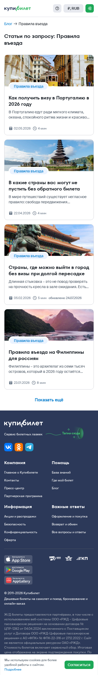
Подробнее (12, 669)
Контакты (11, 480)
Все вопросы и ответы (69, 532)
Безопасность (15, 524)
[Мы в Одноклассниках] (19, 447)
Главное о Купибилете (21, 472)
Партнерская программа (23, 496)
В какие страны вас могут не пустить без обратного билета (44, 185)
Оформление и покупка (70, 516)
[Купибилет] (17, 8)
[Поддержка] (57, 8)
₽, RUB (73, 8)
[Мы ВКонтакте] (8, 447)
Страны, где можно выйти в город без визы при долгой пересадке (49, 270)
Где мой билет (62, 480)
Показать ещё (49, 400)
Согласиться (79, 664)
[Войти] (89, 8)
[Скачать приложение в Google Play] (26, 570)
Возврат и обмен (64, 524)
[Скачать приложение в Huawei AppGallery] (26, 580)
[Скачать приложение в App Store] (26, 559)
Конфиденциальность (20, 532)
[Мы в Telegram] (29, 447)
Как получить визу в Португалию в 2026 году (49, 100)
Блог (8, 23)
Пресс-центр (14, 488)
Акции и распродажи (20, 516)
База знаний (61, 472)
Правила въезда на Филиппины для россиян (46, 355)
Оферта (10, 540)
